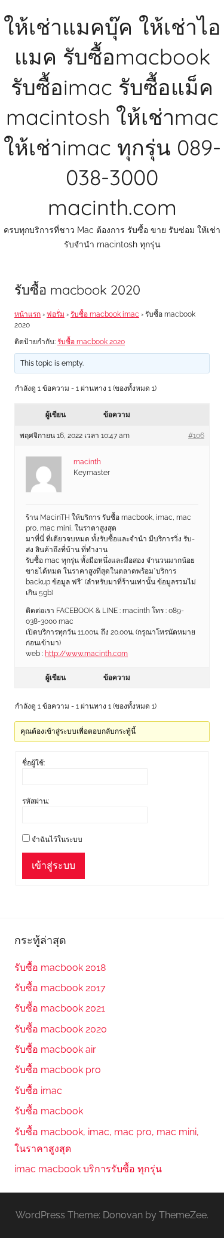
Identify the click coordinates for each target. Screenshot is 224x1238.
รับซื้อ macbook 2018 (60, 967)
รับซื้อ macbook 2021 (59, 1008)
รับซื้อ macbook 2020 (91, 342)
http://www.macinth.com (86, 653)
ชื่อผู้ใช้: (33, 763)
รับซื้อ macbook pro (57, 1069)
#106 (196, 435)
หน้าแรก (27, 314)
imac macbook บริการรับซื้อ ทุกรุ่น (88, 1169)
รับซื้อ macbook (48, 1111)
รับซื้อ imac (38, 1090)
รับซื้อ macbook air (55, 1049)
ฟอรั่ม (56, 314)
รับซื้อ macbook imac (104, 314)
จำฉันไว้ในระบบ (57, 839)
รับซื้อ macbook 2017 (60, 988)
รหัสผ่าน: (35, 801)
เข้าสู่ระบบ (53, 865)
